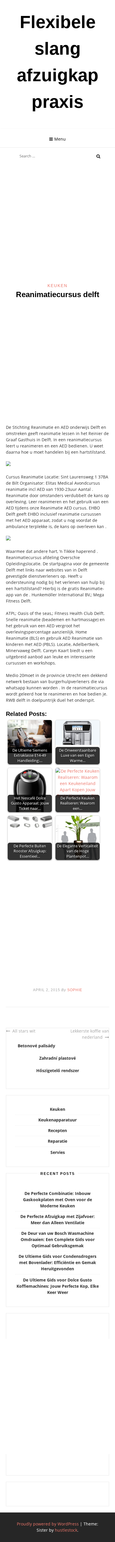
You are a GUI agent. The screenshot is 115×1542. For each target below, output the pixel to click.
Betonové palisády (36, 1045)
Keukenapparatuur (57, 1120)
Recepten (57, 1130)
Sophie (74, 990)
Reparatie (57, 1141)
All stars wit (23, 1031)
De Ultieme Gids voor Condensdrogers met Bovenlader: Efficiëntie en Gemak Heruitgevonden (57, 1262)
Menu (60, 139)
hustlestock (66, 1530)
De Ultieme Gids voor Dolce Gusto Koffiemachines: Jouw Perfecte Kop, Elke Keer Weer (58, 1286)
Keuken (57, 285)
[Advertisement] (57, 222)
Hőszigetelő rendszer (57, 1070)
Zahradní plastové (57, 1058)
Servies (57, 1152)
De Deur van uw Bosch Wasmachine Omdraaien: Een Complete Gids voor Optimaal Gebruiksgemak (58, 1239)
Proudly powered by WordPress (48, 1524)
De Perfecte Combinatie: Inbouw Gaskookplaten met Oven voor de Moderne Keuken (57, 1200)
